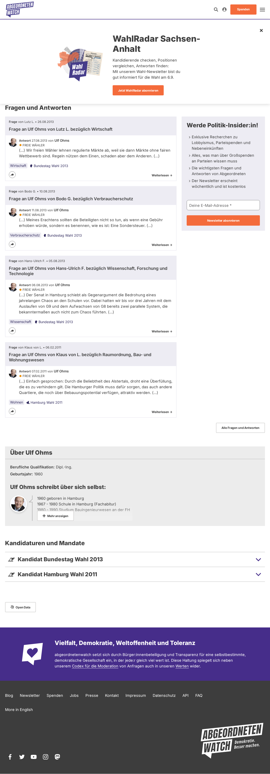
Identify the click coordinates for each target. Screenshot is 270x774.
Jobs (74, 695)
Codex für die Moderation (95, 666)
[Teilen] (12, 174)
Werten (182, 666)
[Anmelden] (224, 9)
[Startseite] (20, 9)
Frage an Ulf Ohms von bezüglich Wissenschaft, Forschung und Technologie (88, 271)
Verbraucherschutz (25, 235)
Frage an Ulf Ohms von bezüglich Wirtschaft (60, 129)
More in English (19, 709)
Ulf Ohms (61, 140)
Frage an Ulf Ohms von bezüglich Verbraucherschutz (71, 198)
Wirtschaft (18, 165)
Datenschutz (164, 695)
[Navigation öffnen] (262, 9)
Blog (9, 695)
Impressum (136, 695)
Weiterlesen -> (162, 175)
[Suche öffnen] (216, 9)
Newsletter (30, 695)
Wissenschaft (20, 322)
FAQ (198, 695)
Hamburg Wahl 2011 (46, 402)
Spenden (55, 695)
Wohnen (16, 402)
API (185, 695)
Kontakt (112, 695)
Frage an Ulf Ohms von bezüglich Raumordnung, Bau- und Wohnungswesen (80, 357)
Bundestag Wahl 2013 (51, 166)
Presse (91, 695)
